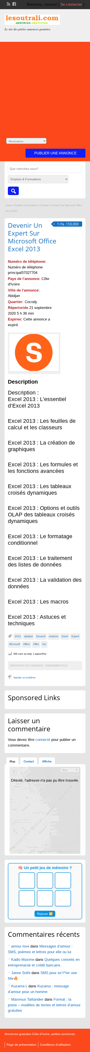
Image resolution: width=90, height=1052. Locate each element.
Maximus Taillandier (27, 999)
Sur (44, 644)
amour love (20, 946)
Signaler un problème (24, 677)
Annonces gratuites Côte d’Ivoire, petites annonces (40, 1034)
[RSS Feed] (8, 3)
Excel (65, 636)
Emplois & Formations (26, 205)
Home (9, 205)
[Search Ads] (13, 191)
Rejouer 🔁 (45, 913)
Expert (75, 636)
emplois (53, 636)
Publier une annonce (55, 153)
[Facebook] (14, 3)
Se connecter (71, 4)
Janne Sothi (20, 973)
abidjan (28, 636)
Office (26, 644)
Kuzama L (19, 986)
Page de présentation (21, 1044)
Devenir (41, 636)
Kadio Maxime (22, 960)
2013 (18, 636)
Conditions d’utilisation (55, 1044)
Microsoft (14, 644)
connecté (43, 740)
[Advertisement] (45, 87)
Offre (36, 644)
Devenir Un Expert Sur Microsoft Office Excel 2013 (32, 237)
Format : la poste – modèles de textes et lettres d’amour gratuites (44, 1005)
